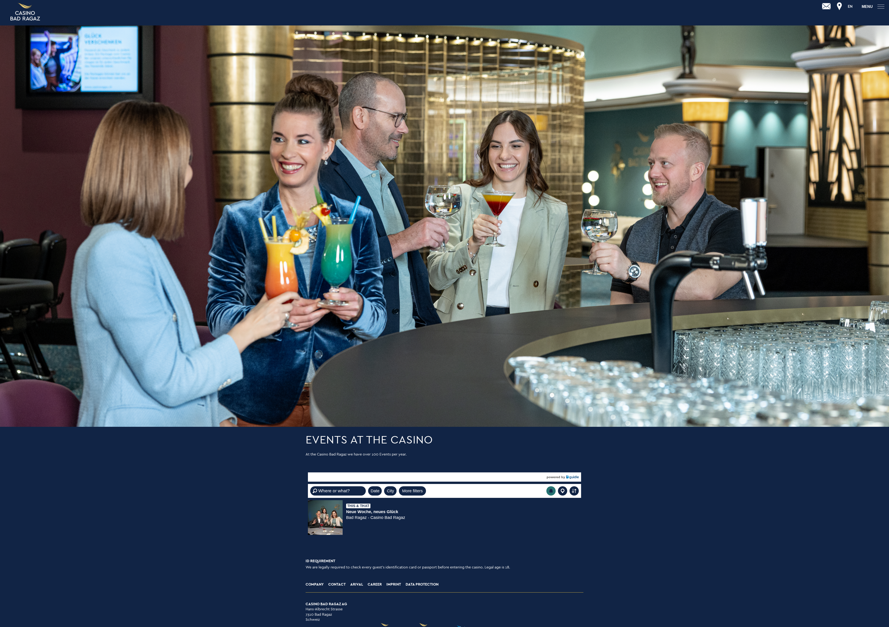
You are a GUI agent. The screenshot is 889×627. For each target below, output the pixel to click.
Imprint (393, 584)
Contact (337, 584)
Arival (356, 584)
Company (315, 584)
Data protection (422, 584)
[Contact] (826, 6)
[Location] (839, 6)
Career (375, 584)
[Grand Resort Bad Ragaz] (25, 12)
